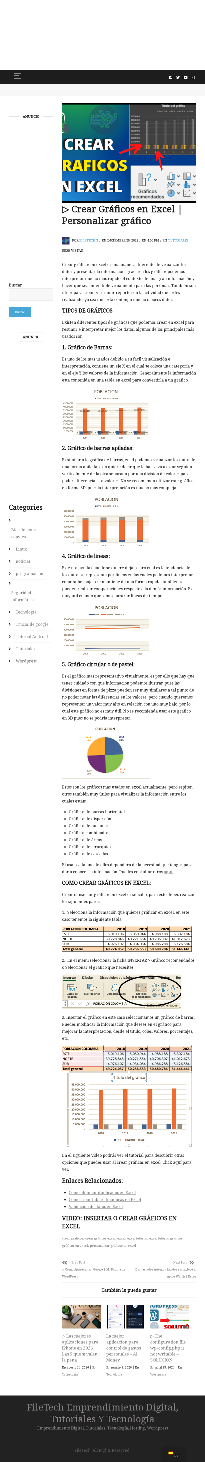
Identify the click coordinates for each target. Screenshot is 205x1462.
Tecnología (70, 1374)
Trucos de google (32, 624)
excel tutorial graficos (165, 1238)
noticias (23, 561)
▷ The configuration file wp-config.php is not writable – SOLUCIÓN (168, 1348)
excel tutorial (137, 1238)
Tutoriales (178, 240)
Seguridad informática (22, 596)
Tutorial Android (32, 636)
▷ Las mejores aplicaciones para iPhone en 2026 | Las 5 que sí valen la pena (80, 1348)
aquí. (168, 871)
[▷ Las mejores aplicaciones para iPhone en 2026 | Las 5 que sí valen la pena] (81, 1316)
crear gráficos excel (100, 1238)
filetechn (88, 240)
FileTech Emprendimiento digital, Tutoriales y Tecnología (102, 1412)
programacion (29, 573)
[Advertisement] (102, 35)
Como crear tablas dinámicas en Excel (105, 1199)
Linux (21, 549)
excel (121, 1238)
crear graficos (72, 1238)
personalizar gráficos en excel (113, 1245)
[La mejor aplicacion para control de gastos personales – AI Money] (125, 1316)
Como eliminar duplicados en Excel (102, 1192)
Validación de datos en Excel (96, 1206)
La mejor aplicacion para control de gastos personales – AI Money (123, 1348)
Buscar (15, 285)
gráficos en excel (75, 1245)
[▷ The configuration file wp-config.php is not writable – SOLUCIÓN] (169, 1316)
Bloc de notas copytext (23, 533)
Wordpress (158, 1374)
